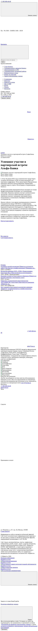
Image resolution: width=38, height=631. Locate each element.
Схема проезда (5, 531)
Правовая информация (7, 558)
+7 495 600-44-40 (6, 1)
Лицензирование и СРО (11, 70)
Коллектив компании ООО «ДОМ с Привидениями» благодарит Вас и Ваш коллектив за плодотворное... (17, 272)
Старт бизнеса (8, 66)
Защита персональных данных (13, 76)
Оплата (6, 87)
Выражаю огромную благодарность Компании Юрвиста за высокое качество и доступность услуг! (18, 276)
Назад (29, 112)
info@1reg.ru (4, 387)
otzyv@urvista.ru (26, 383)
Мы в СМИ (7, 84)
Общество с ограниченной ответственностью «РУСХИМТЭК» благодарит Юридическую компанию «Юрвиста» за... (17, 282)
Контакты (4, 44)
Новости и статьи (9, 82)
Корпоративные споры (11, 73)
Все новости (4, 236)
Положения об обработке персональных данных (16, 624)
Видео (6, 85)
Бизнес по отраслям (10, 74)
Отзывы (3, 265)
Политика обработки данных (9, 604)
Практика (7, 80)
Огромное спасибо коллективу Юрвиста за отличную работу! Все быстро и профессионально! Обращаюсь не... (18, 267)
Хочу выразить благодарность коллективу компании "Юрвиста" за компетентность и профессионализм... (16, 287)
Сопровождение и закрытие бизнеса (15, 68)
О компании (8, 79)
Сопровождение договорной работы (15, 71)
